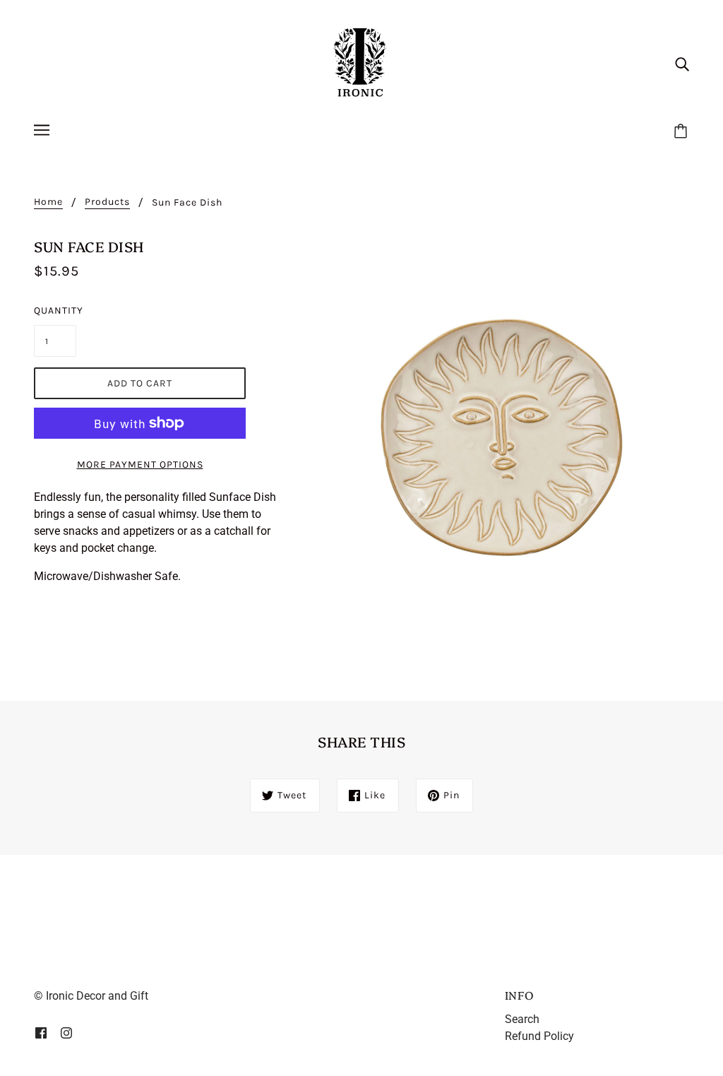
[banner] (361, 62)
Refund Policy (539, 1036)
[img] (682, 63)
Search (522, 1019)
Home (48, 202)
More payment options (140, 465)
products (107, 202)
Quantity (55, 311)
